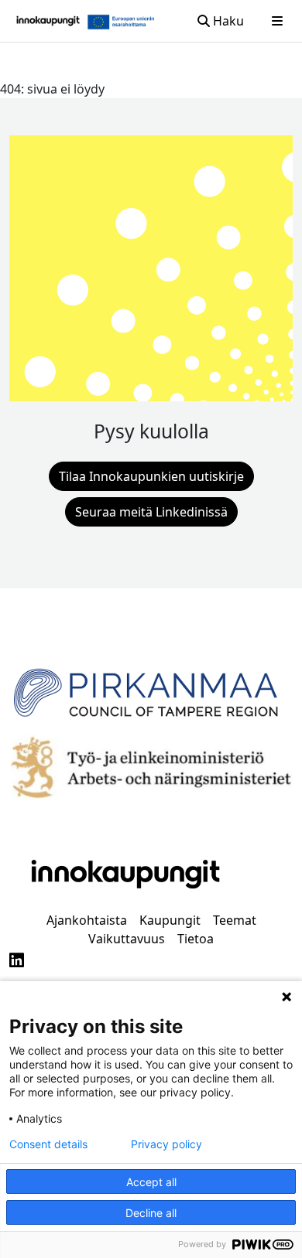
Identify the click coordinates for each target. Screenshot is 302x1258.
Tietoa (195, 938)
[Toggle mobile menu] (277, 21)
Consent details (48, 1144)
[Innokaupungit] (48, 21)
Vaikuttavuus (126, 938)
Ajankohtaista (86, 920)
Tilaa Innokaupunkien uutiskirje (151, 476)
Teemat (234, 920)
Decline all (151, 1212)
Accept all (151, 1181)
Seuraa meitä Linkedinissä (151, 511)
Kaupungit (170, 920)
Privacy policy (166, 1144)
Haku (227, 20)
